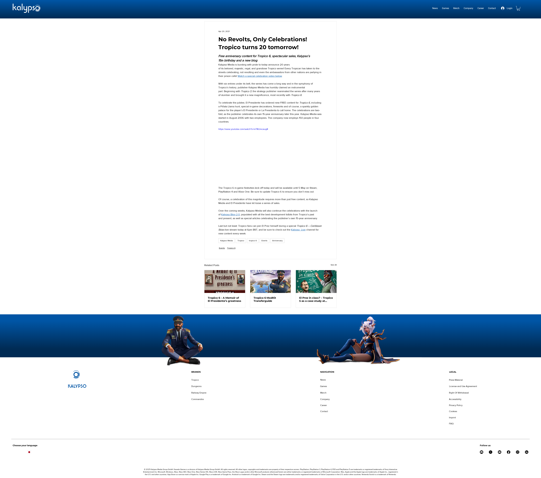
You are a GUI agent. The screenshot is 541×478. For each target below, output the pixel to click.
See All (334, 265)
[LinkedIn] (526, 452)
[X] (490, 452)
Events (264, 240)
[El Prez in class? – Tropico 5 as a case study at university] (316, 281)
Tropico (241, 240)
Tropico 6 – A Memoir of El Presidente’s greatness (224, 299)
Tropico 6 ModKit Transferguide (265, 299)
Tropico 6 (231, 248)
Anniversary (277, 240)
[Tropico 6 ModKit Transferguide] (270, 281)
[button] (518, 8)
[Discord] (481, 452)
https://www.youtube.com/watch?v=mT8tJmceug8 (243, 129)
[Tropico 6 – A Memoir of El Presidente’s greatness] (224, 281)
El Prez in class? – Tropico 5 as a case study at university (316, 299)
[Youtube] (499, 452)
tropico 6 (253, 240)
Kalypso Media (226, 240)
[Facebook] (508, 452)
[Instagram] (517, 452)
